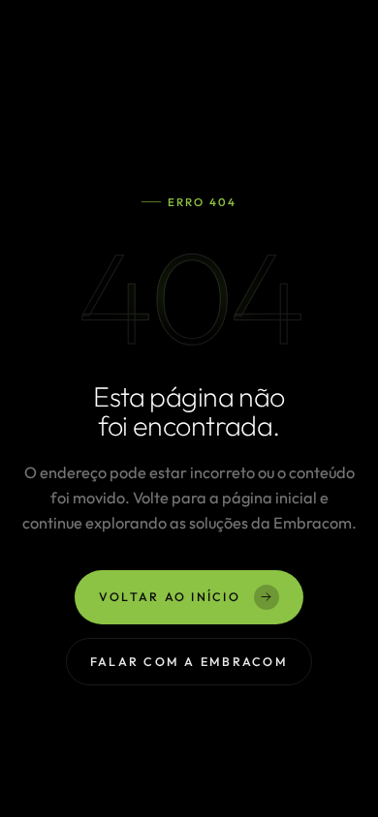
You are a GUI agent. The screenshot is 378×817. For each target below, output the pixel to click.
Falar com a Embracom (189, 661)
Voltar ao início (169, 597)
